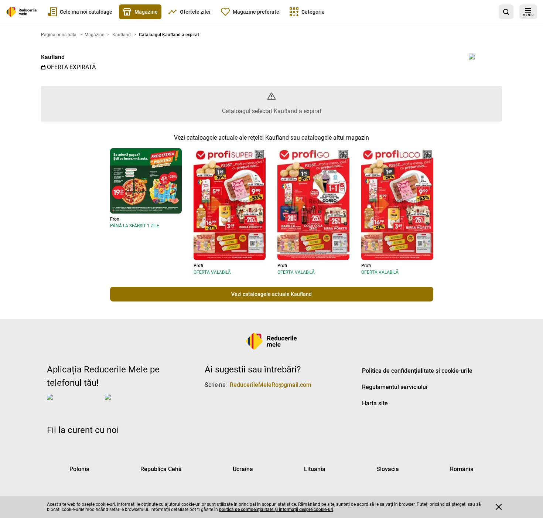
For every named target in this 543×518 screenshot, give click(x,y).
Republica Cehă (161, 469)
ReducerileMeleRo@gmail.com (270, 384)
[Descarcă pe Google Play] (134, 403)
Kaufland (53, 57)
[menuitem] (80, 11)
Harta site (375, 403)
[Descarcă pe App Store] (74, 403)
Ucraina (243, 469)
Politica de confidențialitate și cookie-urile (417, 370)
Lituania (314, 469)
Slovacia (387, 469)
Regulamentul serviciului (394, 387)
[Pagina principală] (21, 12)
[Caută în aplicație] (506, 11)
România (462, 469)
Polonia (79, 469)
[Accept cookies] (498, 507)
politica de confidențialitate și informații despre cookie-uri (276, 509)
